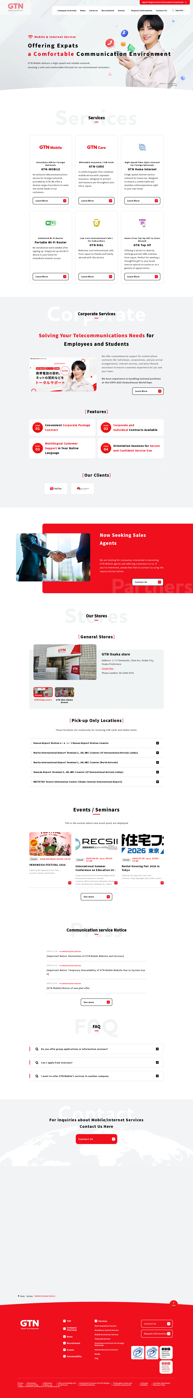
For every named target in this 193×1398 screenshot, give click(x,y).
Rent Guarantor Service (105, 1326)
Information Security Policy (32, 1384)
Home (22, 1296)
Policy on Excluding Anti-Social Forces (67, 1384)
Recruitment (73, 1343)
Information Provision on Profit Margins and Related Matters (94, 1384)
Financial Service (102, 1339)
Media (97, 1354)
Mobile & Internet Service (106, 1334)
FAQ (96, 1358)
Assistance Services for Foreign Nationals (109, 1344)
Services (30, 1296)
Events (70, 1350)
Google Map (107, 668)
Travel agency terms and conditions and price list (122, 1384)
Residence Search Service (107, 1330)
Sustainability (74, 1356)
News (69, 1336)
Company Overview (72, 1328)
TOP (69, 1321)
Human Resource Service (106, 1350)
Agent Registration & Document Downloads (163, 2)
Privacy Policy (20, 1384)
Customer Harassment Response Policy (161, 1384)
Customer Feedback (144, 1384)
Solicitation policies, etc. (48, 1384)
